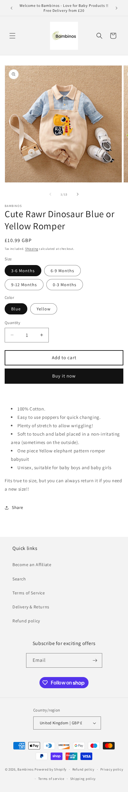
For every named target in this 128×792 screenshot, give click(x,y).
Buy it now (64, 376)
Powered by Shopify (50, 769)
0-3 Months (64, 284)
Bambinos (25, 769)
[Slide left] (50, 194)
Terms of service (51, 778)
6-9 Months (62, 270)
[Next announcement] (116, 8)
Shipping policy (83, 778)
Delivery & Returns (30, 607)
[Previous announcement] (11, 8)
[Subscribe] (95, 660)
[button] (12, 36)
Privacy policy (111, 769)
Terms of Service (28, 593)
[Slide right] (78, 194)
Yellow (44, 309)
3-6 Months (23, 270)
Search (19, 579)
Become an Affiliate (31, 564)
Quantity (12, 322)
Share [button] (17, 507)
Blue (16, 309)
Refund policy (26, 621)
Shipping (31, 249)
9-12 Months (24, 284)
